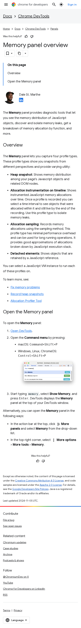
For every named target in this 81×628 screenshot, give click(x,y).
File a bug (8, 520)
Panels (54, 28)
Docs (7, 16)
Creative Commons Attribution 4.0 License (39, 480)
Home (6, 28)
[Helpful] (26, 36)
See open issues (12, 526)
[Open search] (54, 4)
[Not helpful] (32, 36)
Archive (7, 554)
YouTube (8, 582)
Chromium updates (14, 542)
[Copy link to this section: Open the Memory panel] (56, 312)
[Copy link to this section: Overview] (26, 145)
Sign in (72, 4)
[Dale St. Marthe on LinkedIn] (21, 101)
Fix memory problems (25, 287)
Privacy (18, 610)
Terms (6, 610)
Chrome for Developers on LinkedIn (24, 588)
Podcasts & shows (13, 560)
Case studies (10, 548)
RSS (5, 594)
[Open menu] (6, 4)
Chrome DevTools (33, 16)
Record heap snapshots (27, 294)
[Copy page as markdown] (19, 53)
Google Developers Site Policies (30, 489)
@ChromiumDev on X (16, 576)
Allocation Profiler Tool (26, 301)
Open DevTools (21, 331)
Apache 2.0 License (51, 485)
